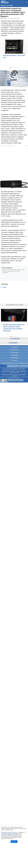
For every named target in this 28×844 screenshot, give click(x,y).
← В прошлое (14, 338)
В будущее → (14, 343)
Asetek (4, 287)
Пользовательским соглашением (9, 833)
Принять (14, 841)
